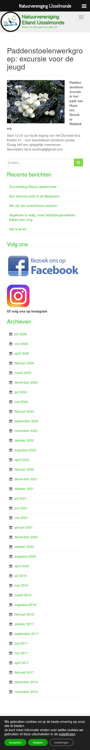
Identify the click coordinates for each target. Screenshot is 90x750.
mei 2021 (21, 517)
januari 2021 (24, 527)
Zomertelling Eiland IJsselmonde (33, 186)
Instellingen (61, 742)
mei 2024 (21, 401)
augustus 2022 (25, 450)
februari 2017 (24, 672)
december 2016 (26, 682)
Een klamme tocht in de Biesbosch (34, 196)
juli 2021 (21, 498)
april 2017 (22, 662)
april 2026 (22, 353)
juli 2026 (21, 334)
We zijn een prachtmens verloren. (33, 205)
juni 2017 (21, 643)
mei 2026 (21, 343)
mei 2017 (21, 653)
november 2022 (26, 430)
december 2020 (26, 537)
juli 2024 (21, 392)
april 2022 (22, 459)
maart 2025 (23, 372)
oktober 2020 (24, 546)
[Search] (78, 162)
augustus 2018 (25, 604)
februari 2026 (24, 363)
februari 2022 (24, 469)
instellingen (67, 734)
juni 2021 (21, 508)
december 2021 (26, 479)
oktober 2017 (24, 624)
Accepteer (15, 742)
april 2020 (22, 566)
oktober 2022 (24, 440)
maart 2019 (23, 595)
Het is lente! (18, 229)
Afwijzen (38, 742)
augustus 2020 (25, 556)
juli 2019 (21, 575)
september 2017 (27, 633)
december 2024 (26, 382)
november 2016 (26, 691)
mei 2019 (21, 585)
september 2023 (27, 421)
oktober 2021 (24, 488)
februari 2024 (24, 411)
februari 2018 (24, 614)
